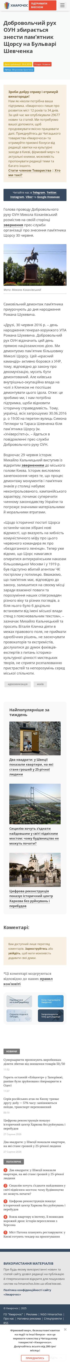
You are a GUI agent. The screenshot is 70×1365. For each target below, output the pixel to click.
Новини (46, 64)
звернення (13, 225)
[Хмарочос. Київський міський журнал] (16, 5)
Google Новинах (48, 197)
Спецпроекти (53, 1318)
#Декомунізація (17, 684)
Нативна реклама (29, 1318)
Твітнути (37, 11)
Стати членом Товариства (29, 170)
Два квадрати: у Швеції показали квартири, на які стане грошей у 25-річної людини (35, 1144)
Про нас (9, 1318)
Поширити (19, 11)
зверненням (33, 465)
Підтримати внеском (39, 5)
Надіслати (54, 11)
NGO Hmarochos (51, 1314)
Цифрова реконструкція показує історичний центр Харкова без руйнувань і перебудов (34, 1124)
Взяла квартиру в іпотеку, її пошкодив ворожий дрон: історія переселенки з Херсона (33, 1221)
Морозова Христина (22, 69)
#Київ (40, 684)
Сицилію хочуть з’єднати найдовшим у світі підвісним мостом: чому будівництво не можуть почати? (34, 835)
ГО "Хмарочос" (13, 1314)
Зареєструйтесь (36, 948)
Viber (29, 197)
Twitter (51, 192)
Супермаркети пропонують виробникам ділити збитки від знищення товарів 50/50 (34, 1062)
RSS (6, 1323)
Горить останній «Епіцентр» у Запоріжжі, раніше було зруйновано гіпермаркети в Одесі (33, 1081)
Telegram (39, 192)
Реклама (31, 1314)
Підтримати (36, 16)
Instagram (17, 197)
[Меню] (62, 5)
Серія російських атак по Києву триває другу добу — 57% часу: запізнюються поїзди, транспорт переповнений (31, 1103)
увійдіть (14, 953)
